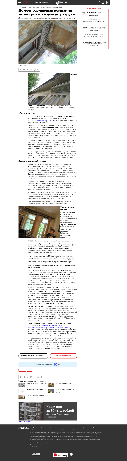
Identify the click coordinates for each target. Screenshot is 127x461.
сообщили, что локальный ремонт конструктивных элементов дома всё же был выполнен (49, 326)
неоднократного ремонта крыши (41, 178)
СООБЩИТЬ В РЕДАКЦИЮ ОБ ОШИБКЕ (75, 429)
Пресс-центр (49, 427)
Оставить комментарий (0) (63, 355)
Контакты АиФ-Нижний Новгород (53, 429)
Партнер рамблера (46, 454)
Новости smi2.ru (25, 421)
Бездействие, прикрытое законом (36, 389)
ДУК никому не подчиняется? (64, 383)
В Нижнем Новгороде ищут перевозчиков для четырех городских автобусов (93, 36)
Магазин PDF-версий (69, 427)
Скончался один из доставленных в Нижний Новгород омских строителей (94, 43)
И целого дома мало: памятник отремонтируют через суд (35, 396)
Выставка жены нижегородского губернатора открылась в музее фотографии (93, 14)
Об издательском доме (37, 427)
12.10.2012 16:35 (22, 7)
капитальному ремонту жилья (39, 120)
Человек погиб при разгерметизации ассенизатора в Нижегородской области (93, 21)
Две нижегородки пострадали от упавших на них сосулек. (36, 384)
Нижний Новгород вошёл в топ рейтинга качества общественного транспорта (94, 28)
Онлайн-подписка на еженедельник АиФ (89, 427)
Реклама (58, 427)
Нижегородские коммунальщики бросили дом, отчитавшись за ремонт (65, 391)
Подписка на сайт (35, 429)
